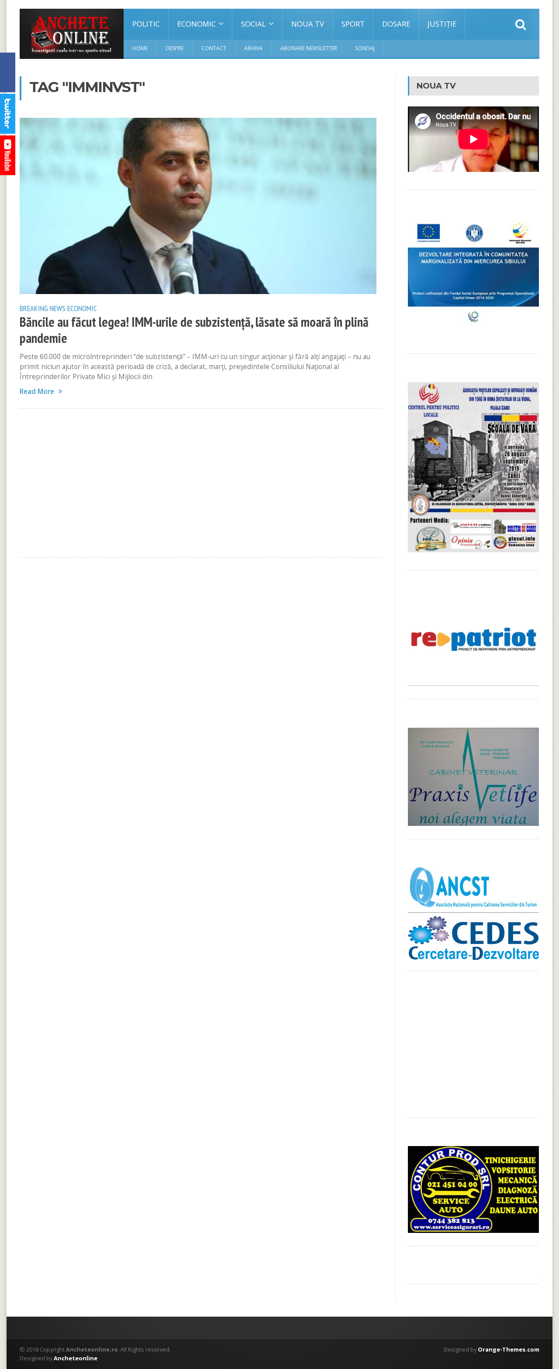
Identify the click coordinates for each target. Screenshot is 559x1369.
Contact (213, 48)
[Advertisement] (201, 483)
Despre (174, 48)
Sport (353, 24)
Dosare (396, 24)
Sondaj (365, 48)
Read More (37, 391)
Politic (146, 24)
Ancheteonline (75, 1358)
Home (140, 48)
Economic (82, 308)
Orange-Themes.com (508, 1349)
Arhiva (253, 48)
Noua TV (307, 24)
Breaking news (43, 308)
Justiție (442, 24)
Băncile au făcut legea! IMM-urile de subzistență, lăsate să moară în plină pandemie (194, 330)
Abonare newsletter (308, 48)
